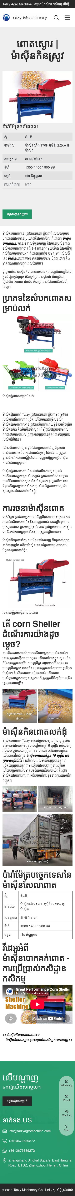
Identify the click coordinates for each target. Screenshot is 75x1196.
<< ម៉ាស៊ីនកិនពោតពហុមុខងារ (20, 1034)
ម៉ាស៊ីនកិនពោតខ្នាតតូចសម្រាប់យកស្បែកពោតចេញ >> (38, 1039)
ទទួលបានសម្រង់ (17, 214)
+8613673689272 (22, 1140)
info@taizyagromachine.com (29, 1130)
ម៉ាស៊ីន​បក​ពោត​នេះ (19, 258)
